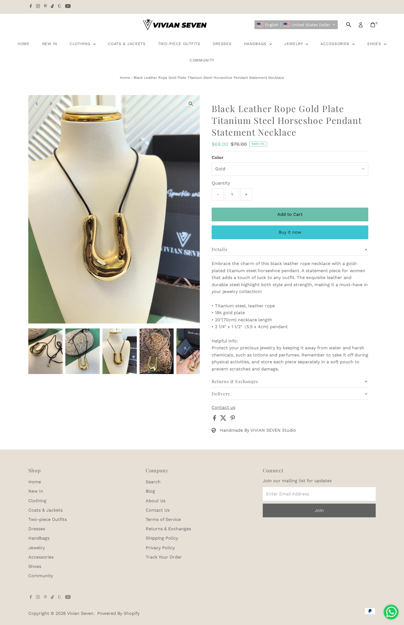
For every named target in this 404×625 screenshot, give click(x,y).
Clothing (81, 43)
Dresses (222, 43)
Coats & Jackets (127, 43)
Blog (150, 491)
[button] (296, 24)
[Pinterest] (45, 6)
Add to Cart (290, 214)
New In (49, 43)
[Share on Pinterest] (233, 419)
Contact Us (158, 510)
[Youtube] (68, 6)
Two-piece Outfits (179, 43)
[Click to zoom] (191, 104)
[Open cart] (373, 24)
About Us (155, 500)
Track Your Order (164, 557)
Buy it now (290, 232)
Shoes (375, 43)
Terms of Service (163, 519)
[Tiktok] (52, 6)
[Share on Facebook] (215, 419)
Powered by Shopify (118, 613)
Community (202, 60)
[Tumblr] (59, 6)
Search (153, 481)
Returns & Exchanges (168, 528)
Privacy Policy (160, 547)
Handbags (256, 43)
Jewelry (294, 43)
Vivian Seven (80, 613)
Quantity (221, 183)
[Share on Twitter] (224, 419)
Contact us (223, 407)
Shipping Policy (162, 538)
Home (24, 43)
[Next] (51, 103)
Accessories (335, 43)
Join (319, 510)
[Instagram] (38, 6)
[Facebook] (30, 6)
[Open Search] (348, 24)
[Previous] (37, 103)
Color (217, 157)
